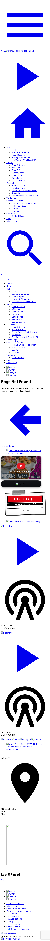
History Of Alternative (21, 157)
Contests (10, 213)
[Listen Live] (25, 550)
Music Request (18, 155)
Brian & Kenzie (18, 165)
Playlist (15, 149)
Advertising (11, 221)
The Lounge (11, 198)
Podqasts (10, 183)
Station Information (20, 152)
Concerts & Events (14, 200)
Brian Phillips (17, 170)
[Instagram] (12, 372)
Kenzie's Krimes (19, 188)
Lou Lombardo (18, 180)
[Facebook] (11, 367)
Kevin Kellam (17, 177)
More (3, 879)
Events (15, 208)
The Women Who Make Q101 (24, 160)
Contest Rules (18, 216)
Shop (8, 218)
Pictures (15, 211)
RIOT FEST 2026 (19, 205)
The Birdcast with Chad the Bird (26, 195)
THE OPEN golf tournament (24, 203)
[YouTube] (11, 375)
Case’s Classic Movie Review (24, 190)
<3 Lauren (16, 167)
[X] (10, 369)
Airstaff (9, 162)
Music (9, 147)
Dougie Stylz (17, 175)
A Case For (16, 193)
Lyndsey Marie (18, 172)
